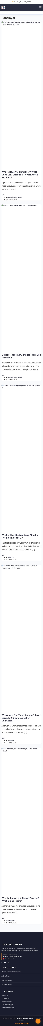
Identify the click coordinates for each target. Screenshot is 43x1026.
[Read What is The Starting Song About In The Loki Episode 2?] (22, 458)
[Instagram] (8, 963)
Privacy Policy (7, 1001)
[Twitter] (5, 963)
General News (7, 984)
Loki (3, 195)
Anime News (6, 976)
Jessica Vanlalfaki (15, 197)
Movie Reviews (7, 980)
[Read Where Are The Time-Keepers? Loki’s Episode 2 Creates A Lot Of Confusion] (22, 638)
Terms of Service (8, 1007)
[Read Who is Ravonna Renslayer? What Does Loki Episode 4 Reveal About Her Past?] (22, 95)
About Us (5, 995)
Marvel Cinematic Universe (11, 972)
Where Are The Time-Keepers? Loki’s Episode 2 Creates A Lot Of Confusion (21, 718)
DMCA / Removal (7, 1004)
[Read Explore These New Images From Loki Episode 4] (22, 278)
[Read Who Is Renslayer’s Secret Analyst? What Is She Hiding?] (22, 821)
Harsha (11, 557)
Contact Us (5, 998)
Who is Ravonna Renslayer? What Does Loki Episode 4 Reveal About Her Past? (20, 175)
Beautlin (12, 740)
